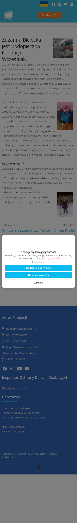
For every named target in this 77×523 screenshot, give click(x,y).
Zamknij (38, 282)
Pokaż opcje (38, 262)
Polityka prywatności (48, 258)
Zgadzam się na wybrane (38, 268)
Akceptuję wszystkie (39, 275)
